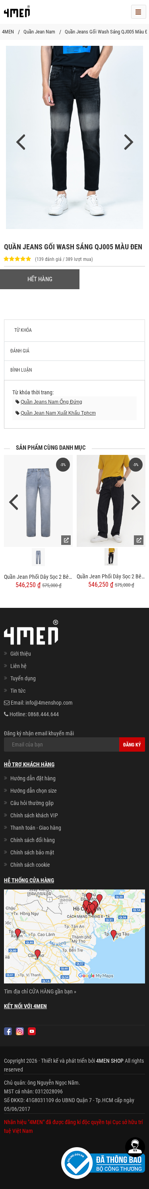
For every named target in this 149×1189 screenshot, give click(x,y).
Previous (13, 501)
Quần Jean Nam (39, 32)
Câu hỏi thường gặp (32, 803)
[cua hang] (74, 938)
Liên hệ (18, 666)
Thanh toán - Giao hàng (35, 828)
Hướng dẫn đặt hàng (33, 778)
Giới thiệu (20, 653)
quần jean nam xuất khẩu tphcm (58, 413)
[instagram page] (20, 1031)
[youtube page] (32, 1031)
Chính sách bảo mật (32, 852)
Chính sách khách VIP (34, 815)
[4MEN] (17, 14)
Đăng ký (132, 745)
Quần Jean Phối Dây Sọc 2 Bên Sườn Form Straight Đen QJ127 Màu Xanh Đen (111, 576)
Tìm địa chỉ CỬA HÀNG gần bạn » (40, 991)
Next (136, 501)
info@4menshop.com (49, 702)
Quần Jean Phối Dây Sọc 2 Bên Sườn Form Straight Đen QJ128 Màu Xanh (38, 577)
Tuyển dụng (23, 678)
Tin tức (17, 691)
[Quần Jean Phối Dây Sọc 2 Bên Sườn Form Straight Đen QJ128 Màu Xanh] (38, 501)
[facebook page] (8, 1031)
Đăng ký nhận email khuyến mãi (39, 733)
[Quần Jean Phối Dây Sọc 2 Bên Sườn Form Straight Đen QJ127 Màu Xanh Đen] (111, 501)
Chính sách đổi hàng (32, 840)
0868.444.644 (43, 714)
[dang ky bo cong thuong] (103, 1163)
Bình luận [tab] (21, 370)
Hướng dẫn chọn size (33, 790)
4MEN (8, 32)
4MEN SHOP (110, 1061)
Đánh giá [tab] (19, 351)
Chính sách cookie (30, 865)
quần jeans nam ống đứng (51, 402)
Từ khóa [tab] (23, 330)
